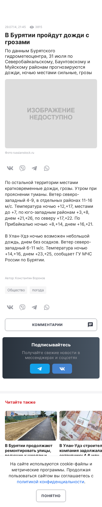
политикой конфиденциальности (50, 481)
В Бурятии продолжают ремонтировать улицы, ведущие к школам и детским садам (28, 453)
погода (38, 290)
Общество (16, 290)
